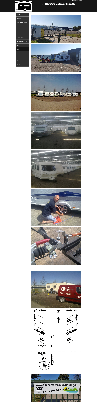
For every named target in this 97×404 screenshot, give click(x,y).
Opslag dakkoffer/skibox (22, 41)
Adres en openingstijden (22, 22)
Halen (18, 26)
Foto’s (18, 49)
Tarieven (19, 18)
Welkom (18, 14)
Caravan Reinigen (20, 37)
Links (18, 60)
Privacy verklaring (21, 57)
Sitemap (18, 64)
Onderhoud (19, 45)
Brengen (18, 30)
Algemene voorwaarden (22, 53)
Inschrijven (19, 33)
